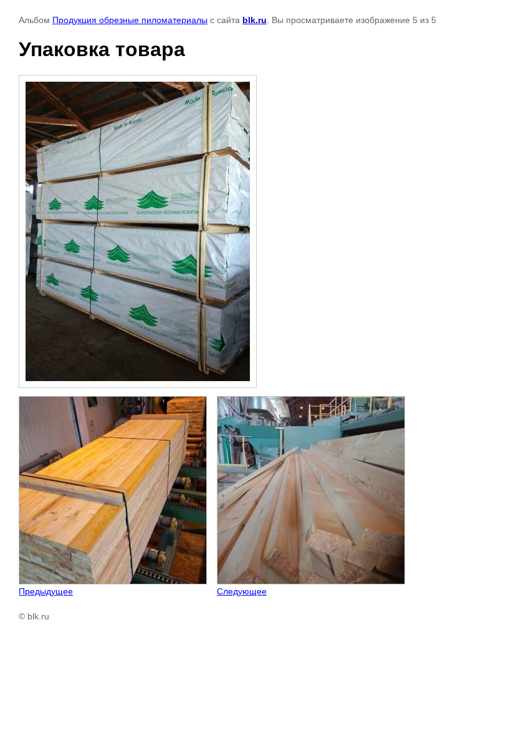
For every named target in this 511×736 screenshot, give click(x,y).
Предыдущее (46, 591)
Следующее (242, 591)
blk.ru (254, 20)
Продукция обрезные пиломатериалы (130, 20)
